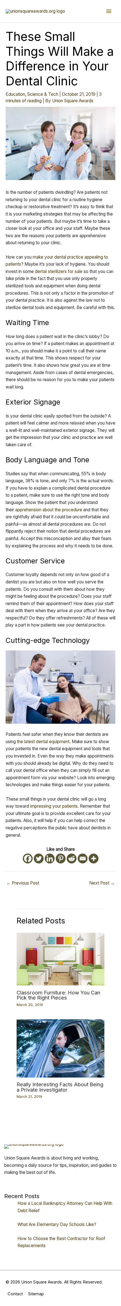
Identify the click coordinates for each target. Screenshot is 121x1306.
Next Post (102, 883)
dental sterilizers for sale (58, 271)
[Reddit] (72, 858)
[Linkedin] (50, 858)
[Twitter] (39, 858)
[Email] (83, 858)
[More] (93, 858)
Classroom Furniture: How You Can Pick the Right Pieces (58, 995)
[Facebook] (28, 858)
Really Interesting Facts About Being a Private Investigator (60, 1086)
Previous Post (22, 883)
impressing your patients (54, 806)
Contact (15, 1293)
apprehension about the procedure (48, 509)
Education (15, 94)
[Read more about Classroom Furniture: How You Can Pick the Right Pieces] (61, 958)
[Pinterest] (61, 858)
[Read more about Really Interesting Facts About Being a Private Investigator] (61, 1047)
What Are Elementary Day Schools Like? (56, 1224)
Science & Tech (42, 94)
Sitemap (36, 1293)
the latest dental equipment (43, 741)
